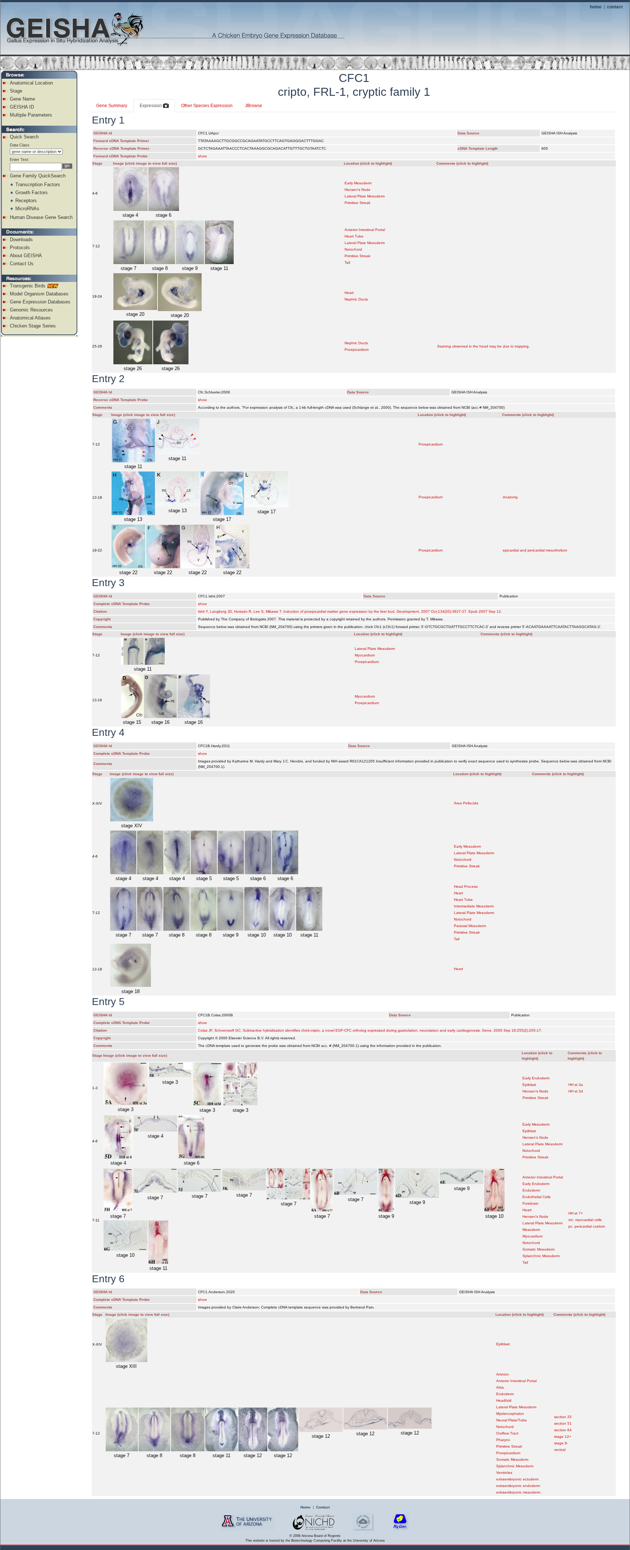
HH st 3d (575, 1091)
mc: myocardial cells (585, 1220)
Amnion (502, 1374)
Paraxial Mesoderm (470, 926)
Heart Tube (354, 236)
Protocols (20, 247)
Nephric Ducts (356, 299)
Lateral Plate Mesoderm (365, 196)
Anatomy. (510, 497)
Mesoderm (531, 1230)
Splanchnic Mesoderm (541, 1256)
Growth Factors (31, 192)
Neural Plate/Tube (511, 1420)
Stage (16, 91)
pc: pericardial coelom (586, 1226)
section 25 (563, 1417)
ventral (559, 1450)
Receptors (26, 200)
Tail (347, 262)
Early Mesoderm (358, 183)
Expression (151, 105)
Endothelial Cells (536, 1197)
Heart (349, 293)
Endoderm (531, 1190)
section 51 (563, 1423)
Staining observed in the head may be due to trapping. (483, 346)
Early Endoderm (535, 1078)
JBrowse (253, 105)
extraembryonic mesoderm (518, 1492)
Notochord (353, 249)
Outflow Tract (507, 1433)
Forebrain (530, 1203)
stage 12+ (562, 1437)
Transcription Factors (37, 184)
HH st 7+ (575, 1213)
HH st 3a (575, 1085)
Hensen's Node (357, 190)
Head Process (466, 886)
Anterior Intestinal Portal (365, 230)
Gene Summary (111, 105)
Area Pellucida (466, 803)
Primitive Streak (357, 203)
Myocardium (365, 655)
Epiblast (529, 1085)
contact (615, 6)
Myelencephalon (510, 1414)
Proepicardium (357, 350)
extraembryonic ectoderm (517, 1479)
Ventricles (504, 1473)
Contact (323, 1507)
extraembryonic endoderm (518, 1486)
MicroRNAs (27, 208)
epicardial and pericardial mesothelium (535, 550)
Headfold (504, 1400)
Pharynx (503, 1440)
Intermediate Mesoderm (474, 906)
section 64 (563, 1430)
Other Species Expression (207, 105)
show (202, 156)
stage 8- (561, 1443)
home (596, 6)
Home (305, 1507)
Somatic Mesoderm (538, 1249)
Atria (500, 1387)
